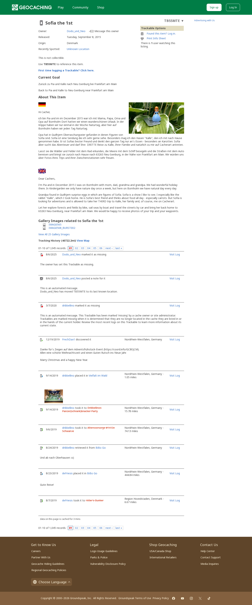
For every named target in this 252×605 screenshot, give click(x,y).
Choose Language (53, 582)
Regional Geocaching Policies (48, 570)
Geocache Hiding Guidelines (47, 564)
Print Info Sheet (156, 38)
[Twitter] (200, 598)
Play (61, 7)
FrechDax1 (68, 339)
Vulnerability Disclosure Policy (108, 564)
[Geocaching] (32, 7)
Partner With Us (40, 557)
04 (88, 248)
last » (118, 248)
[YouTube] (182, 598)
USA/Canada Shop (160, 551)
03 (82, 248)
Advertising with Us (204, 20)
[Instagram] (191, 598)
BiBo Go (101, 447)
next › (109, 248)
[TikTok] (209, 598)
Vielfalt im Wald (98, 375)
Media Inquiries (210, 564)
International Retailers (163, 557)
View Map (83, 240)
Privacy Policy (161, 598)
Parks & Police (99, 557)
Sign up (214, 7)
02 (76, 248)
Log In (233, 7)
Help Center (208, 551)
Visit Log (175, 254)
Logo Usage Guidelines (104, 551)
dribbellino (68, 305)
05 (94, 248)
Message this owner (106, 31)
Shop (100, 7)
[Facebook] (173, 598)
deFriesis (67, 473)
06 (100, 248)
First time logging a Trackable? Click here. (66, 70)
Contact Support (211, 557)
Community (80, 7)
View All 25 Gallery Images (54, 234)
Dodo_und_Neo (76, 31)
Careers (36, 551)
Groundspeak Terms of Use (134, 598)
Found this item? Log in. (161, 33)
